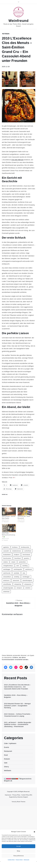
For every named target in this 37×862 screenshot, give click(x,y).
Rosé (6, 755)
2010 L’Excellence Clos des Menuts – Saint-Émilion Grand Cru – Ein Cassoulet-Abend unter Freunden (17, 687)
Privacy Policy (19, 859)
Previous (18, 603)
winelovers (6, 580)
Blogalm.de (8, 781)
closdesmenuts (16, 551)
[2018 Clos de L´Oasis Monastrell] (25, 511)
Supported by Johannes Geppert (18, 797)
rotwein (13, 562)
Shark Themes (21, 801)
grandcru (26, 558)
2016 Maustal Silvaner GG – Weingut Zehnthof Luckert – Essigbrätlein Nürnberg (17, 706)
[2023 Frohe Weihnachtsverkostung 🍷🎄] (9, 528)
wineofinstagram (27, 580)
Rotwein (5, 34)
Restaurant (8, 751)
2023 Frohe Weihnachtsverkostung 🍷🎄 (8, 534)
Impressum (26, 859)
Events (6, 747)
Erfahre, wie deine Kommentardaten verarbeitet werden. (15, 658)
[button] (34, 831)
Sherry (6, 767)
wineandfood (7, 577)
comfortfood (27, 551)
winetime (27, 588)
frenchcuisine (7, 558)
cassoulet (6, 551)
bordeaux (15, 547)
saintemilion (22, 562)
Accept (18, 846)
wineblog (16, 577)
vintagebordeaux (8, 565)
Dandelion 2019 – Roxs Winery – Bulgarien (16, 696)
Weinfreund (18, 21)
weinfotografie (18, 569)
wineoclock (16, 580)
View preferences (18, 856)
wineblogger (26, 577)
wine (24, 573)
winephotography (8, 588)
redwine (5, 562)
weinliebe (16, 573)
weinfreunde (6, 573)
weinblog (25, 565)
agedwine (6, 547)
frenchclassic (26, 554)
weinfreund (28, 569)
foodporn (16, 554)
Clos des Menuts (17, 160)
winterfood (6, 591)
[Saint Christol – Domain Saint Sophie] (9, 511)
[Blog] (25, 779)
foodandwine (7, 554)
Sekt (5, 763)
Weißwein (7, 770)
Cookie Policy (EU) (26, 795)
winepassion (28, 584)
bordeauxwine (25, 547)
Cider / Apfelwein (10, 743)
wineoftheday (7, 584)
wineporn (19, 588)
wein (17, 565)
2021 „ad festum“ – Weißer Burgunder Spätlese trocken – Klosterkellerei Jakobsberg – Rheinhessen (17, 724)
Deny (18, 851)
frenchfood (17, 558)
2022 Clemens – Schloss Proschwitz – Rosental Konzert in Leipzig (17, 715)
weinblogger (6, 569)
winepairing (17, 584)
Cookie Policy (11, 859)
